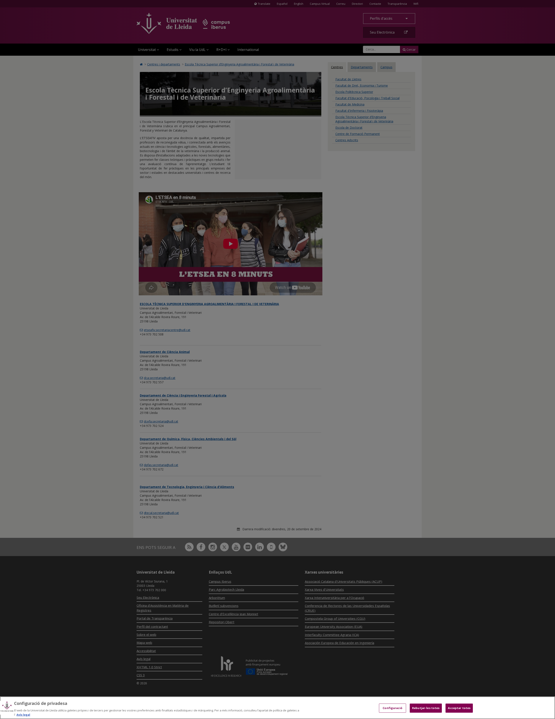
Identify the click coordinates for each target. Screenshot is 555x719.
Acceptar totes (459, 708)
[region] (277, 707)
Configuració (392, 708)
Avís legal (23, 714)
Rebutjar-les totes (425, 708)
